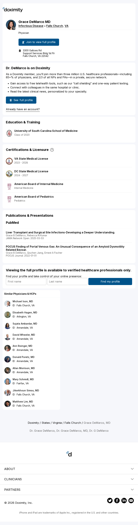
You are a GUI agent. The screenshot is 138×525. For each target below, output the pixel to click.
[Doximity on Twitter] (110, 501)
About (9, 469)
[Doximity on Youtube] (131, 501)
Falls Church (54, 26)
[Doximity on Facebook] (117, 501)
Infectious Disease (31, 26)
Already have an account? (23, 109)
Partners (12, 489)
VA (66, 26)
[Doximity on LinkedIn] (124, 501)
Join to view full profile (41, 42)
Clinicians (13, 479)
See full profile (24, 101)
